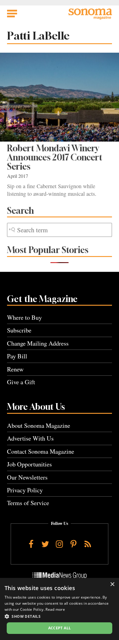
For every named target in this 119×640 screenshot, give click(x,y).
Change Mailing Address (38, 343)
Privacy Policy (25, 490)
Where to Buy (24, 317)
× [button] (112, 584)
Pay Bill (17, 356)
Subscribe (19, 330)
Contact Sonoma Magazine (40, 451)
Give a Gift (21, 382)
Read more (55, 609)
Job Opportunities (29, 464)
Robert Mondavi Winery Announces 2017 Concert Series (55, 157)
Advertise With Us (30, 438)
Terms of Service (28, 503)
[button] (59, 616)
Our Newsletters (27, 477)
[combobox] (59, 230)
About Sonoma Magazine (38, 425)
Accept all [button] (59, 628)
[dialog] (59, 609)
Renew (15, 369)
